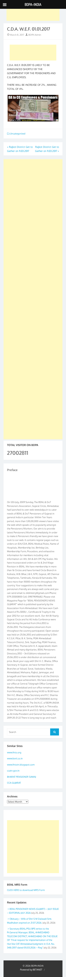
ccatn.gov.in (13, 770)
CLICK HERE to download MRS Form (26, 890)
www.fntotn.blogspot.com (20, 764)
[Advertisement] (33, 13)
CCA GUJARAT (14, 782)
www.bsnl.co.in (15, 758)
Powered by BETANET (31, 969)
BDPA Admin (34, 34)
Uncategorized (17, 133)
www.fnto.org (14, 752)
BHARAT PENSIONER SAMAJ (21, 776)
